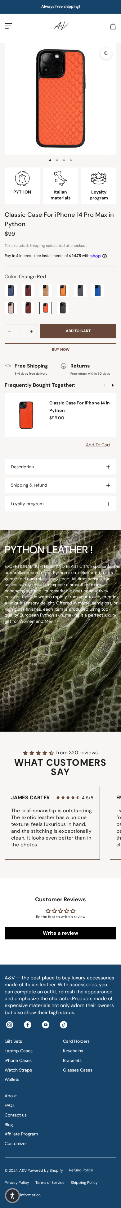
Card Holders (76, 1041)
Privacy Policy (17, 1182)
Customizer (16, 1143)
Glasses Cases (77, 1070)
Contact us (16, 1115)
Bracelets (72, 1060)
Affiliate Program (21, 1134)
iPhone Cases (18, 1060)
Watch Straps (18, 1070)
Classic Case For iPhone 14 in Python (79, 406)
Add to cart (78, 330)
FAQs (10, 1105)
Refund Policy (81, 1170)
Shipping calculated (47, 245)
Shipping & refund (29, 485)
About (11, 1096)
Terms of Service (50, 1182)
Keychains (73, 1051)
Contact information (23, 1194)
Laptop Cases (19, 1051)
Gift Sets (13, 1041)
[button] (12, 1195)
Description (22, 467)
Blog (9, 1124)
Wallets (12, 1079)
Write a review (60, 933)
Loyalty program (27, 503)
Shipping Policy (84, 1182)
